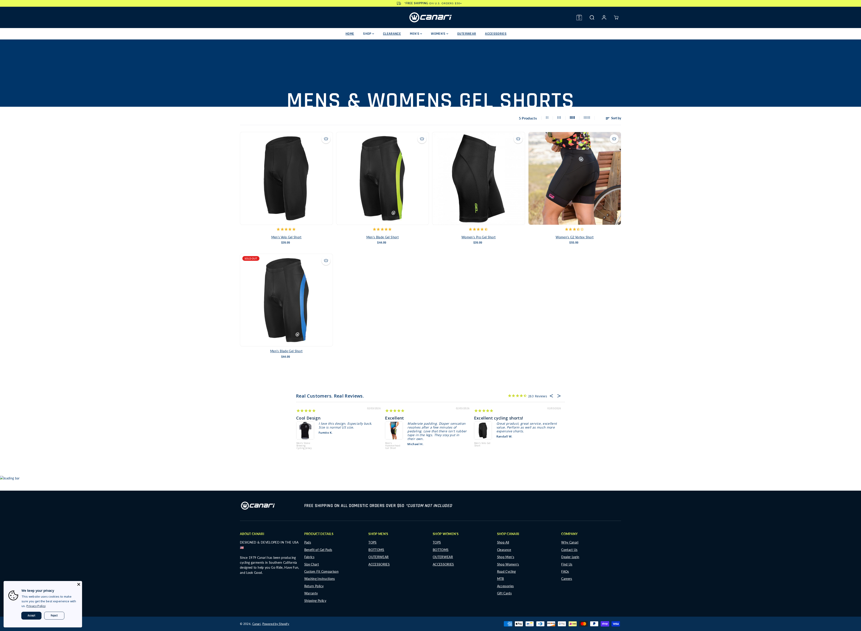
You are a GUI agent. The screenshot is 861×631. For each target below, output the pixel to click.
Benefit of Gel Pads (318, 550)
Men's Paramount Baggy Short (303, 441)
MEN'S (415, 33)
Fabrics (309, 557)
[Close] (78, 584)
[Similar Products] (326, 139)
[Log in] (604, 17)
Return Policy (314, 586)
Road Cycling (506, 571)
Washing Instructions (319, 579)
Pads (307, 542)
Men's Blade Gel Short (382, 237)
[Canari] (430, 17)
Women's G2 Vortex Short (575, 237)
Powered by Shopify (275, 624)
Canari (256, 624)
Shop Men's (505, 557)
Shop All (503, 542)
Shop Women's (508, 564)
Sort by (616, 118)
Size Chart (311, 564)
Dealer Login (570, 557)
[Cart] (616, 17)
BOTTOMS (376, 550)
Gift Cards (504, 593)
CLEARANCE (392, 33)
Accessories (505, 586)
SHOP (367, 33)
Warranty (311, 593)
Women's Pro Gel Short (478, 237)
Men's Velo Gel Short (286, 237)
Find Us (566, 564)
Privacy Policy (36, 606)
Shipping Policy (315, 601)
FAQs (565, 571)
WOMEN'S (438, 33)
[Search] (592, 17)
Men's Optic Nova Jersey (392, 439)
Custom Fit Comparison (321, 571)
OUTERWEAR (466, 33)
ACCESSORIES (496, 33)
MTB (500, 579)
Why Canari (569, 542)
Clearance (504, 550)
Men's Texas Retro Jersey (480, 439)
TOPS (372, 542)
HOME (350, 33)
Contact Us (569, 550)
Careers (566, 579)
